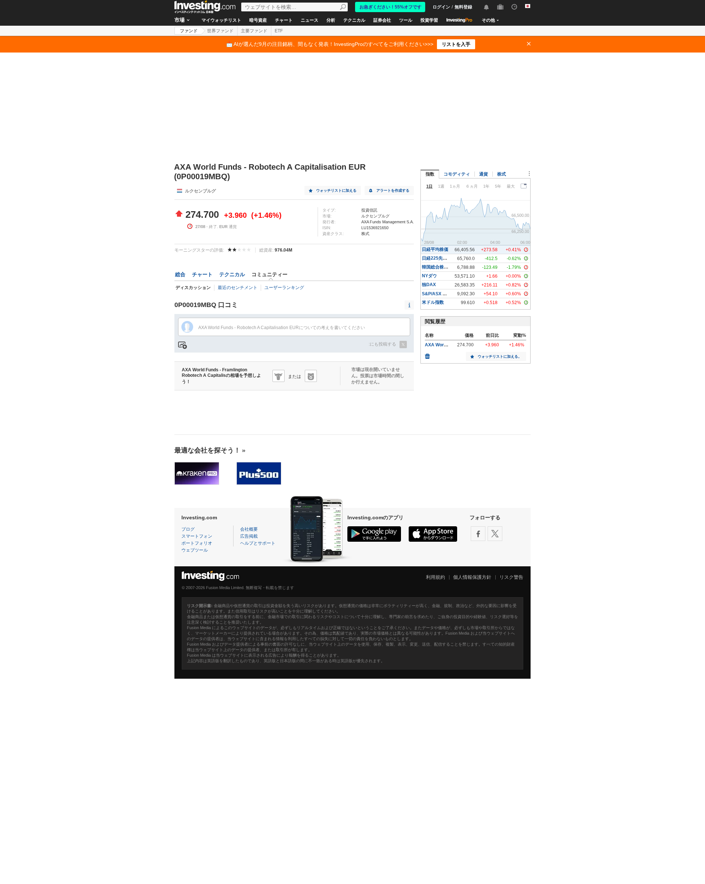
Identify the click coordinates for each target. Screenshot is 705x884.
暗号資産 (258, 20)
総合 (180, 274)
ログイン (441, 7)
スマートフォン (196, 536)
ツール (405, 20)
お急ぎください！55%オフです (390, 7)
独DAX (429, 284)
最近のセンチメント (237, 287)
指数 (430, 174)
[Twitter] (495, 533)
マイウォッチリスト (221, 20)
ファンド (189, 30)
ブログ (188, 529)
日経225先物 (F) (438, 258)
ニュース (309, 20)
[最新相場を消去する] (427, 354)
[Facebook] (478, 533)
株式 (501, 174)
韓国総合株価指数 (439, 267)
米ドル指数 (433, 302)
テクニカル (354, 20)
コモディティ (457, 174)
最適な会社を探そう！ (207, 450)
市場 (179, 20)
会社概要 (249, 529)
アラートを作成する (392, 190)
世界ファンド (220, 30)
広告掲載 (249, 536)
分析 (330, 20)
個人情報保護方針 (472, 577)
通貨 (483, 174)
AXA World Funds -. (445, 344)
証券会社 (382, 20)
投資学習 (429, 20)
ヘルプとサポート (257, 543)
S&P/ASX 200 (436, 293)
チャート (284, 20)
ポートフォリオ (196, 543)
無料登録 (463, 7)
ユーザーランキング (284, 287)
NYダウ (429, 275)
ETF (279, 30)
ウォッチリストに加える (336, 190)
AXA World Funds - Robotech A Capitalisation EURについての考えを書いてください (281, 327)
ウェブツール (194, 550)
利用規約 (435, 577)
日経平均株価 (435, 249)
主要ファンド (254, 30)
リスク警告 (511, 577)
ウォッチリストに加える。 (500, 356)
